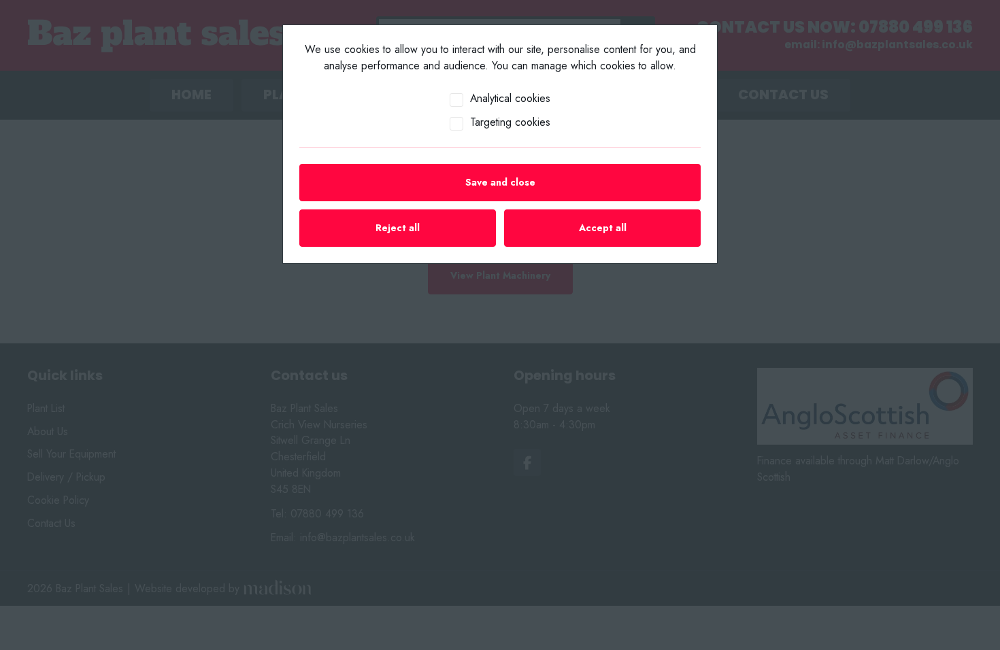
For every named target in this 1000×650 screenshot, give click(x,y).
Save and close (500, 182)
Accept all (603, 228)
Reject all (398, 228)
